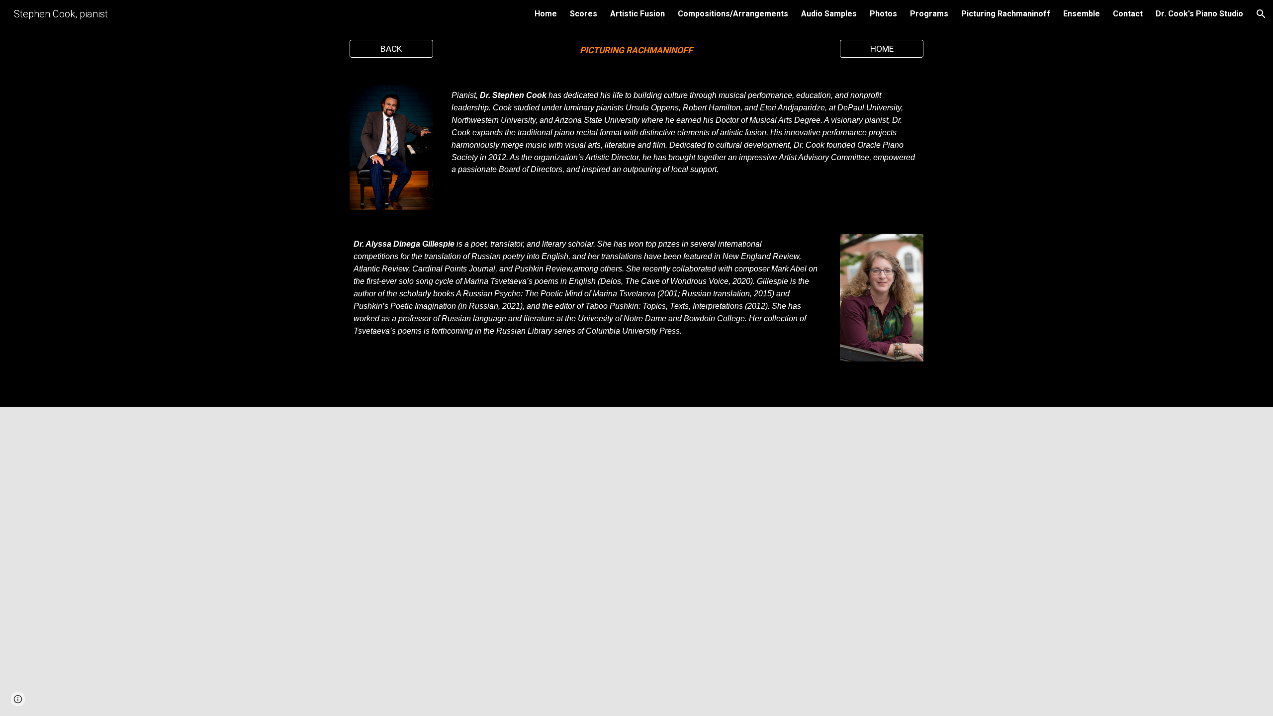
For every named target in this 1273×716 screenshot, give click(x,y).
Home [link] (546, 13)
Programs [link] (929, 13)
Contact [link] (1128, 13)
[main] (636, 50)
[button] (1261, 14)
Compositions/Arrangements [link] (733, 13)
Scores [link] (583, 13)
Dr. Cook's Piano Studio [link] (1199, 13)
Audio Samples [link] (829, 13)
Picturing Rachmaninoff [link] (1005, 13)
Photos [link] (883, 13)
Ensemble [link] (1081, 13)
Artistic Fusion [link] (637, 13)
